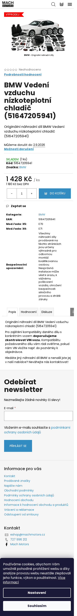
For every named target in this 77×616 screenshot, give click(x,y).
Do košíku (57, 193)
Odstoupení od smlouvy (21, 514)
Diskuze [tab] (46, 312)
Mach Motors (19, 544)
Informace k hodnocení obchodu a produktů (36, 505)
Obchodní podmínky (19, 490)
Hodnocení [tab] (29, 312)
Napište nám (13, 486)
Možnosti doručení (19, 149)
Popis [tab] (12, 312)
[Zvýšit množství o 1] (32, 193)
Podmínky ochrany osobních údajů (29, 495)
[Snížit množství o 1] (12, 193)
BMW (22, 167)
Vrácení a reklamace (19, 510)
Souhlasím (37, 605)
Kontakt (9, 476)
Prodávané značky (17, 481)
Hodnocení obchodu (18, 500)
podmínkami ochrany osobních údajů (37, 429)
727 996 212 (18, 539)
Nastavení (37, 592)
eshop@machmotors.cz (27, 534)
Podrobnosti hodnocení (22, 75)
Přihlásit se (18, 446)
